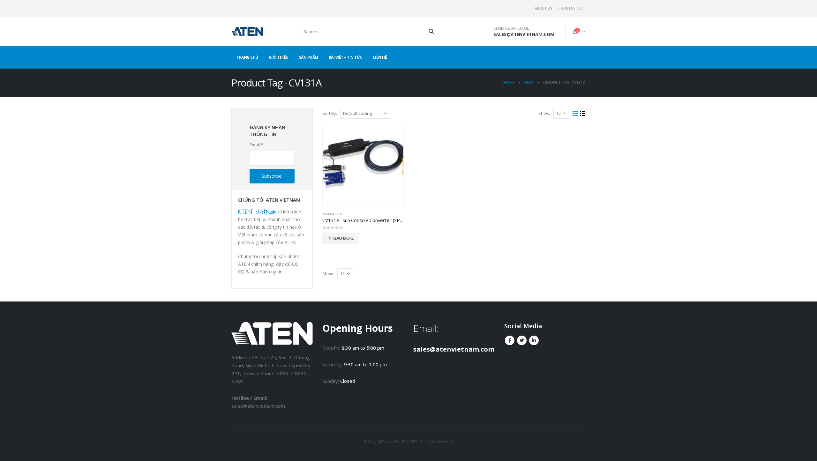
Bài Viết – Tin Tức (346, 57)
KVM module (333, 214)
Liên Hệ (380, 57)
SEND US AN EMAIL (511, 28)
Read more (343, 238)
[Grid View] (575, 114)
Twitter (522, 340)
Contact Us (571, 8)
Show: (544, 113)
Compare (393, 136)
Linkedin (534, 340)
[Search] (431, 31)
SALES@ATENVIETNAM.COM (523, 34)
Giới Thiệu (279, 57)
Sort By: (329, 113)
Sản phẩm (308, 57)
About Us (543, 8)
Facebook (509, 340)
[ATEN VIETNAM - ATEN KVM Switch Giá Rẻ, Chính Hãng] (247, 31)
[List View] (583, 114)
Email (256, 144)
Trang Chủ (247, 57)
